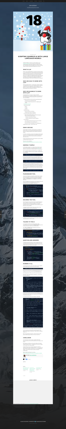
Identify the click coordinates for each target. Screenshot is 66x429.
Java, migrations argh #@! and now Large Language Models (26, 368)
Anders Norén (34, 423)
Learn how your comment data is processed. (31, 403)
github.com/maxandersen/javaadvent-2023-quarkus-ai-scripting (32, 353)
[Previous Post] (1, 214)
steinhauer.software (41, 421)
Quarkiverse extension (26, 63)
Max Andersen (33, 355)
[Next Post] (65, 214)
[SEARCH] (43, 1)
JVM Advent (33, 5)
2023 (24, 375)
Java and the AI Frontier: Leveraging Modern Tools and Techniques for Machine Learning (32, 369)
